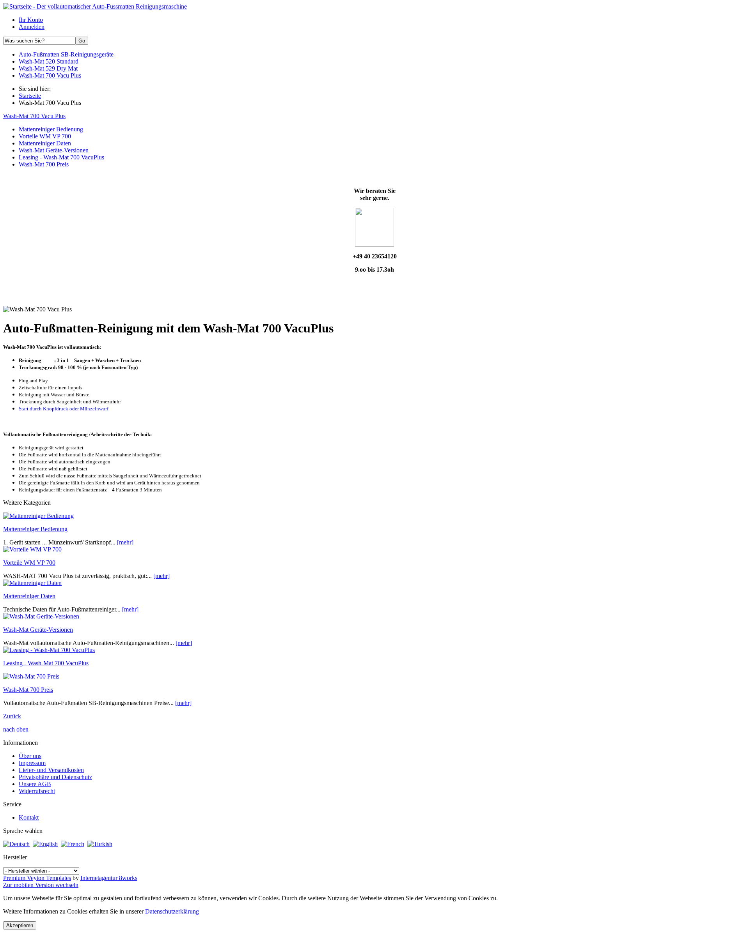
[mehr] (125, 542)
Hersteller (15, 857)
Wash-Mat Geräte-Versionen (38, 629)
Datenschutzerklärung (172, 911)
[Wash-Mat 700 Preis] (31, 676)
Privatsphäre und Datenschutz (55, 777)
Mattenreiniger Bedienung (35, 529)
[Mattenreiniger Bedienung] (38, 515)
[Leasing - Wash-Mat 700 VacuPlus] (49, 650)
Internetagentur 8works (108, 878)
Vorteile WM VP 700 (29, 562)
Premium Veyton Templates (37, 878)
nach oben (15, 729)
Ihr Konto (31, 19)
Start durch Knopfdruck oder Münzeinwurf (63, 409)
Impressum (32, 763)
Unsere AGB (35, 784)
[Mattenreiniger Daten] (32, 583)
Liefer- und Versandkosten (51, 770)
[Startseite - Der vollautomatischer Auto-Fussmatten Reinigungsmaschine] (95, 6)
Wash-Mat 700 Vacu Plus (34, 116)
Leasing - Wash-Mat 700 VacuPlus (46, 663)
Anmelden (31, 26)
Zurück (12, 716)
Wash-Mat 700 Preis (28, 689)
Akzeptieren (19, 925)
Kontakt (29, 817)
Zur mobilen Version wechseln (40, 885)
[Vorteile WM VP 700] (32, 549)
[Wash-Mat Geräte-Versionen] (41, 616)
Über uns (30, 756)
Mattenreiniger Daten (29, 596)
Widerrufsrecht (37, 791)
